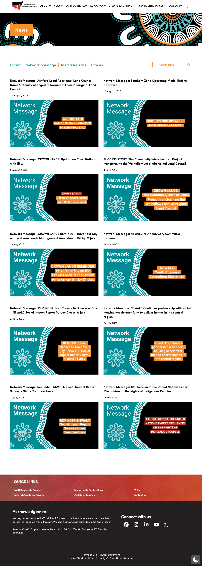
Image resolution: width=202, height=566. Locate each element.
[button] (187, 7)
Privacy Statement (109, 554)
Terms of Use (89, 554)
